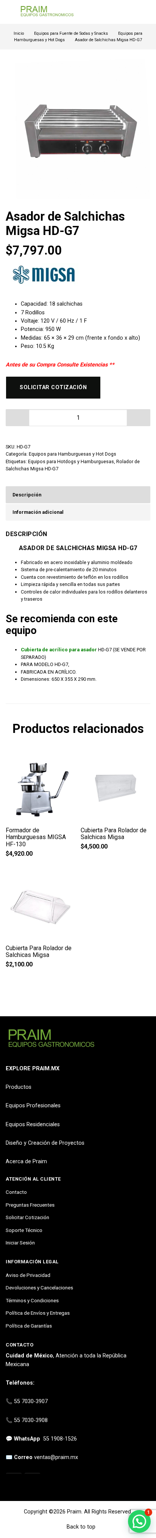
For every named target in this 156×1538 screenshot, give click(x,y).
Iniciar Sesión (20, 1243)
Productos (18, 1087)
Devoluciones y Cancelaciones (39, 1288)
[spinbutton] (78, 417)
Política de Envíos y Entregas (38, 1313)
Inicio (19, 33)
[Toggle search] (146, 12)
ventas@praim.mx (56, 1457)
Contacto (16, 1192)
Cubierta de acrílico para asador (59, 649)
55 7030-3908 (31, 1420)
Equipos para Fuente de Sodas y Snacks (71, 33)
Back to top (80, 1527)
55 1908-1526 (60, 1439)
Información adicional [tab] (38, 512)
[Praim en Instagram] (14, 1481)
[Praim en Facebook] (32, 1481)
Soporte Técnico (24, 1230)
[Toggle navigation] (9, 12)
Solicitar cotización (53, 387)
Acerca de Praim (26, 1161)
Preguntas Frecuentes (30, 1205)
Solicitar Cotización (27, 1217)
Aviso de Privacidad (28, 1275)
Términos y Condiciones (32, 1300)
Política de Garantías (29, 1326)
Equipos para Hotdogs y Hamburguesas (71, 461)
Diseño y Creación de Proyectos (45, 1143)
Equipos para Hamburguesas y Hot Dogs (72, 454)
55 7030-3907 (31, 1401)
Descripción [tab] (26, 495)
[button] (138, 417)
